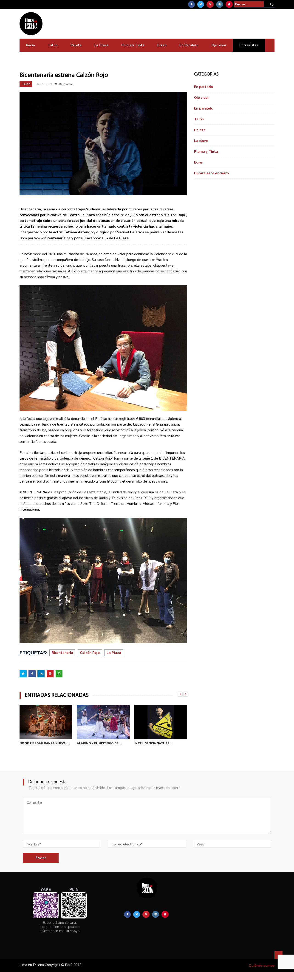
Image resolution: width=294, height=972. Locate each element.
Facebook (93, 238)
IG (106, 238)
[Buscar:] (249, 4)
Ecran (162, 45)
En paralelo (203, 108)
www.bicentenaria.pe (52, 238)
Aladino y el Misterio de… (42, 743)
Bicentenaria (62, 652)
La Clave (101, 45)
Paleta (76, 45)
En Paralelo (188, 45)
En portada (203, 87)
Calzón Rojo (90, 652)
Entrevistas (248, 45)
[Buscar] (271, 4)
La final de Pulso (149, 743)
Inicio (30, 45)
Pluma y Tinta (132, 45)
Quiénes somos (261, 965)
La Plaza (114, 652)
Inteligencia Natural (95, 743)
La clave (201, 140)
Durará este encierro (211, 173)
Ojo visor (219, 45)
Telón (53, 45)
